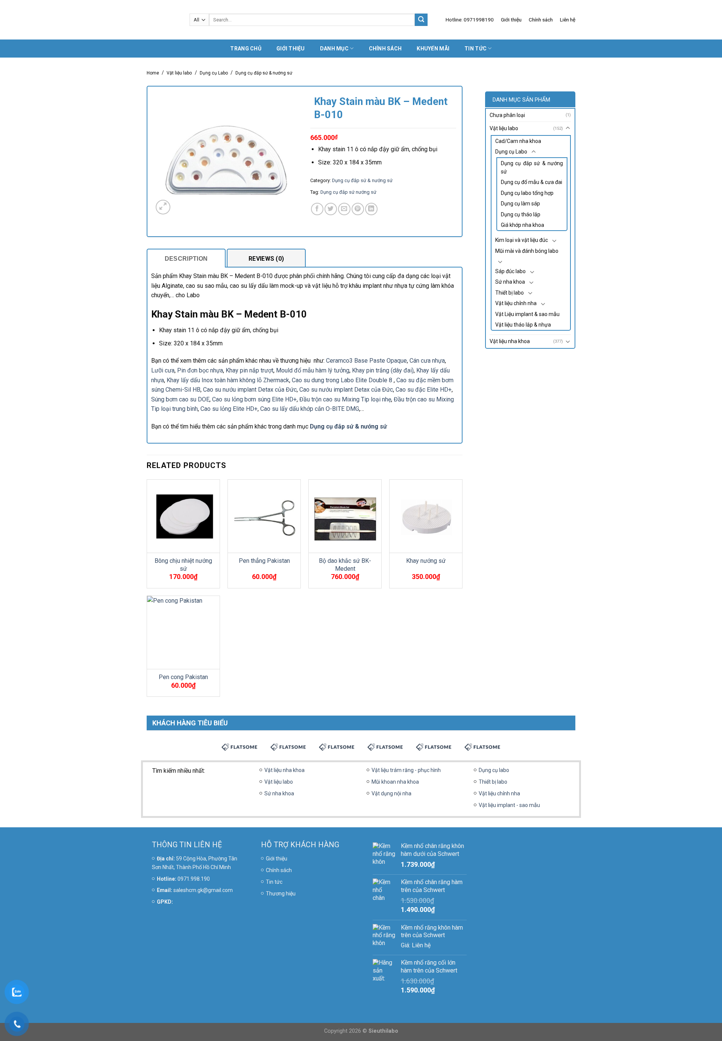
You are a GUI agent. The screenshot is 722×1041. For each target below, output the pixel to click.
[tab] (186, 258)
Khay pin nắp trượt (249, 370)
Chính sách (541, 20)
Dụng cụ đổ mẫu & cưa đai (531, 182)
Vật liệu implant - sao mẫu (509, 805)
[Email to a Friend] (344, 209)
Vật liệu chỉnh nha (516, 303)
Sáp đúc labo (510, 271)
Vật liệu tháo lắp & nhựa (523, 325)
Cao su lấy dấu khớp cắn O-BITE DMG (309, 408)
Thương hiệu (281, 894)
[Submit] (421, 20)
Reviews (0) (266, 258)
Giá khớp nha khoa (522, 225)
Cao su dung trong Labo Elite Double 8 (343, 380)
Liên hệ (567, 20)
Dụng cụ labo (494, 770)
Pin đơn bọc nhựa (200, 370)
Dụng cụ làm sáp (520, 204)
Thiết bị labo (509, 293)
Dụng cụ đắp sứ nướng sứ (348, 192)
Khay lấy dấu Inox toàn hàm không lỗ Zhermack (228, 380)
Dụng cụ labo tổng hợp (527, 193)
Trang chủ (245, 49)
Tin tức (475, 49)
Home (153, 73)
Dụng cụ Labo (214, 73)
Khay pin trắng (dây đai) (383, 370)
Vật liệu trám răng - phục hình (406, 770)
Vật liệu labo (179, 73)
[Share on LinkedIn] (371, 209)
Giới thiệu (511, 20)
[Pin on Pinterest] (358, 209)
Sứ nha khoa (510, 282)
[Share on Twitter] (331, 209)
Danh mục (334, 49)
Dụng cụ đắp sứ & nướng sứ (263, 73)
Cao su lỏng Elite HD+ (229, 408)
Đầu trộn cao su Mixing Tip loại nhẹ (345, 399)
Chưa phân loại (507, 115)
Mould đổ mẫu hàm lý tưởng (312, 370)
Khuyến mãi (433, 49)
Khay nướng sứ (426, 560)
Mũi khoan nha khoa (395, 782)
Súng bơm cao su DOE (180, 399)
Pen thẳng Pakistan (264, 560)
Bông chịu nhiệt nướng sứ (183, 564)
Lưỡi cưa (162, 370)
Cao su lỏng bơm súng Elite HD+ (254, 399)
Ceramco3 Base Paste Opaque (366, 360)
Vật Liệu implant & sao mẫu (527, 314)
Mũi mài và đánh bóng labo (526, 251)
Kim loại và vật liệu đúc (521, 240)
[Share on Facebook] (317, 209)
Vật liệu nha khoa (510, 341)
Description (186, 258)
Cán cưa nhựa (427, 360)
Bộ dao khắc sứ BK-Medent (345, 564)
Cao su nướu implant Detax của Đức (250, 389)
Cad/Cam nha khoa (518, 141)
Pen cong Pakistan (183, 677)
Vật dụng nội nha (391, 793)
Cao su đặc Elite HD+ (424, 389)
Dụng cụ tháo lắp (520, 214)
